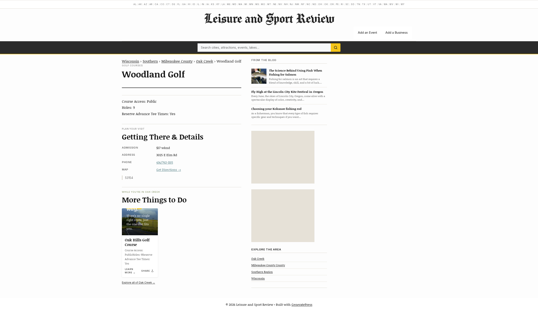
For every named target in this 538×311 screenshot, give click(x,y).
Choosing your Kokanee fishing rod (276, 108)
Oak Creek (204, 61)
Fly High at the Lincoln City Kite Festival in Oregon (287, 91)
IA (207, 4)
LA (223, 4)
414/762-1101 (164, 162)
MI (245, 4)
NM (297, 4)
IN (203, 4)
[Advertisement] (282, 157)
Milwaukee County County (268, 265)
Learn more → (130, 271)
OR (332, 4)
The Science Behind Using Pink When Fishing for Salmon (295, 72)
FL (178, 4)
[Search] (335, 47)
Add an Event (367, 33)
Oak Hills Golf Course (137, 242)
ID (194, 4)
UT (369, 4)
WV (391, 4)
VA (380, 4)
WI (397, 4)
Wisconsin (130, 61)
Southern (150, 61)
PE (337, 4)
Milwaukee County (177, 61)
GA (184, 4)
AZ (145, 4)
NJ (291, 4)
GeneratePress (301, 304)
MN (251, 4)
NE (275, 4)
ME (229, 4)
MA (240, 4)
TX (363, 4)
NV (280, 4)
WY (403, 4)
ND (314, 4)
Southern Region (262, 272)
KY (218, 4)
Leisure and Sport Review (269, 18)
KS (212, 4)
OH (320, 4)
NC (308, 4)
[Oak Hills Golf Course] (140, 221)
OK (326, 4)
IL (198, 4)
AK (140, 4)
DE (173, 4)
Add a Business (396, 33)
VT (375, 4)
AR (151, 4)
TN (358, 4)
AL (135, 4)
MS (257, 4)
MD (234, 4)
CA (156, 4)
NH (286, 4)
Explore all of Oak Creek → (138, 282)
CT (168, 4)
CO (162, 4)
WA (386, 4)
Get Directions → (168, 169)
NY (303, 4)
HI (189, 4)
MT (269, 4)
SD (353, 4)
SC (347, 4)
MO (263, 4)
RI (342, 4)
